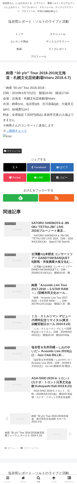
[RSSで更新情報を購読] (56, 198)
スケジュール (14, 151)
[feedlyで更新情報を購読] (20, 198)
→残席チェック (16, 130)
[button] (62, 177)
